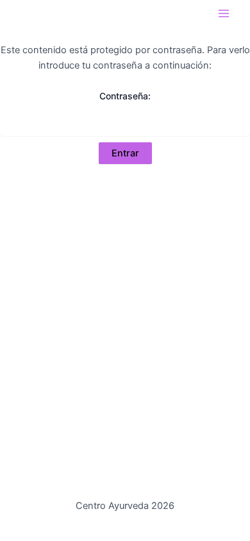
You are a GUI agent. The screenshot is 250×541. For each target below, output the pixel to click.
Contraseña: (125, 95)
